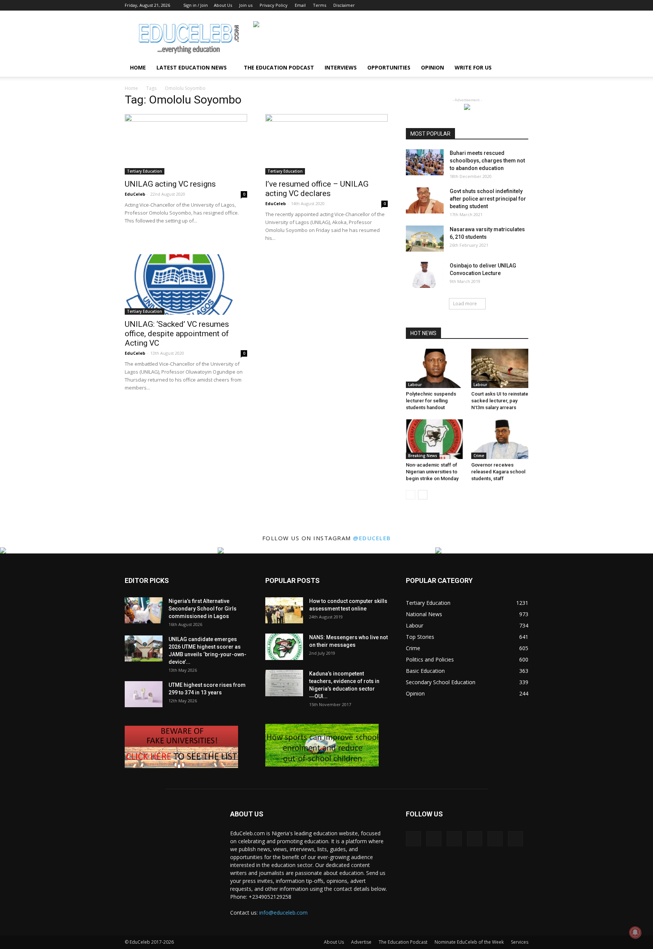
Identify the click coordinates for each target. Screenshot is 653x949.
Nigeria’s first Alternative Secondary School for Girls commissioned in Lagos (203, 608)
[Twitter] (510, 5)
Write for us (473, 67)
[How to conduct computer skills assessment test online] (284, 610)
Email (300, 5)
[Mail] (497, 5)
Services (519, 942)
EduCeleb (135, 194)
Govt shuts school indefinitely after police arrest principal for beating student (488, 198)
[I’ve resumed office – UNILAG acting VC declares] (326, 144)
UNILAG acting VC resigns (170, 184)
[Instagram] (472, 5)
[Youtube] (522, 5)
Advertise (361, 942)
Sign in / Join (195, 5)
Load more (465, 303)
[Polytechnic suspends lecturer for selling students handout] (434, 368)
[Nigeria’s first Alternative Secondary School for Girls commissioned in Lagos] (143, 610)
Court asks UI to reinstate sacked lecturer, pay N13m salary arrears (499, 400)
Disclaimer (344, 5)
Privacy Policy (274, 5)
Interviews (341, 67)
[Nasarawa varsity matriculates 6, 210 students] (425, 239)
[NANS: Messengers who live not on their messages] (284, 647)
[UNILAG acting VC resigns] (186, 144)
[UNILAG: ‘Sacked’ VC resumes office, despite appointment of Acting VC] (186, 284)
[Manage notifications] (635, 932)
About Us (223, 5)
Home (138, 67)
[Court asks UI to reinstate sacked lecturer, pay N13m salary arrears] (500, 368)
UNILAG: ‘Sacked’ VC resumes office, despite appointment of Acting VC (177, 334)
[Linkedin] (485, 5)
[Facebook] (460, 5)
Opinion (432, 67)
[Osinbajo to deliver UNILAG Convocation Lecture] (425, 275)
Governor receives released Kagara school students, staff (498, 471)
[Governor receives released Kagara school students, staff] (500, 439)
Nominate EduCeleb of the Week (469, 942)
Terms (319, 5)
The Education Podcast (279, 67)
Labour (415, 384)
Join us (245, 5)
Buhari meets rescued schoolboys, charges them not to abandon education (487, 160)
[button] (519, 68)
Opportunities (388, 67)
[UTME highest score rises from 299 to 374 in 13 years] (143, 694)
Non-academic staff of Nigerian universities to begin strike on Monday (432, 471)
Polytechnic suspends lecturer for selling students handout (431, 400)
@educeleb (372, 538)
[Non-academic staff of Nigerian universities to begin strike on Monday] (434, 439)
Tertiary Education (144, 171)
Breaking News (422, 455)
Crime (479, 455)
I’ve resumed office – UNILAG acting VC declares (316, 188)
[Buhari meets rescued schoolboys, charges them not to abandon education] (425, 162)
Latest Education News (191, 67)
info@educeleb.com (283, 912)
